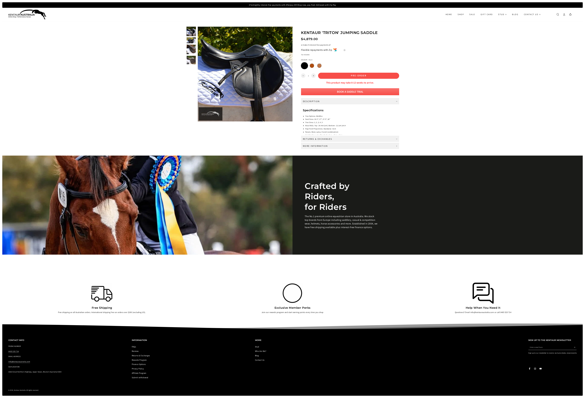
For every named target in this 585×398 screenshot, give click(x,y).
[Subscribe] (575, 347)
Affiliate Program (139, 373)
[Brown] (311, 65)
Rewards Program (139, 360)
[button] (558, 14)
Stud (257, 346)
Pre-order (359, 75)
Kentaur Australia (20, 390)
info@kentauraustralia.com (19, 362)
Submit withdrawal (140, 377)
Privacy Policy (138, 368)
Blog (257, 355)
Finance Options (139, 364)
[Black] (304, 65)
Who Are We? (260, 351)
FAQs (134, 346)
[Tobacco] (319, 65)
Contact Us (259, 360)
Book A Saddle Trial (350, 91)
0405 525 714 (13, 351)
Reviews (135, 351)
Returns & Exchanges (141, 355)
